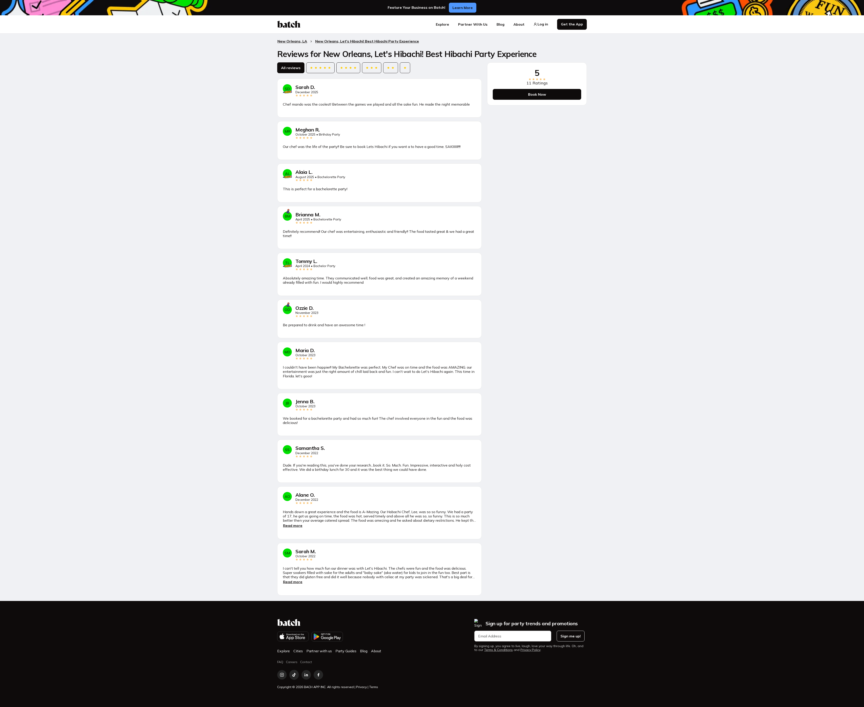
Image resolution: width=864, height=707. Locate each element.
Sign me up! (570, 636)
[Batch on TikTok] (294, 675)
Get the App (572, 24)
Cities (298, 651)
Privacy (361, 687)
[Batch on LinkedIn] (306, 675)
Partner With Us (473, 24)
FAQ (280, 662)
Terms (373, 687)
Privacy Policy (530, 650)
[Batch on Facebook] (318, 675)
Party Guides (345, 651)
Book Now (537, 94)
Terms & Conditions (498, 650)
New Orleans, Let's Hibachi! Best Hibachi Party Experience (367, 41)
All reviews (291, 68)
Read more (292, 525)
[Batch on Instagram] (282, 675)
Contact (306, 662)
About (518, 24)
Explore (442, 24)
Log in (543, 24)
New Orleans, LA (292, 41)
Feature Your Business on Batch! (416, 7)
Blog (500, 24)
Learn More (462, 7)
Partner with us (319, 651)
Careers (291, 662)
